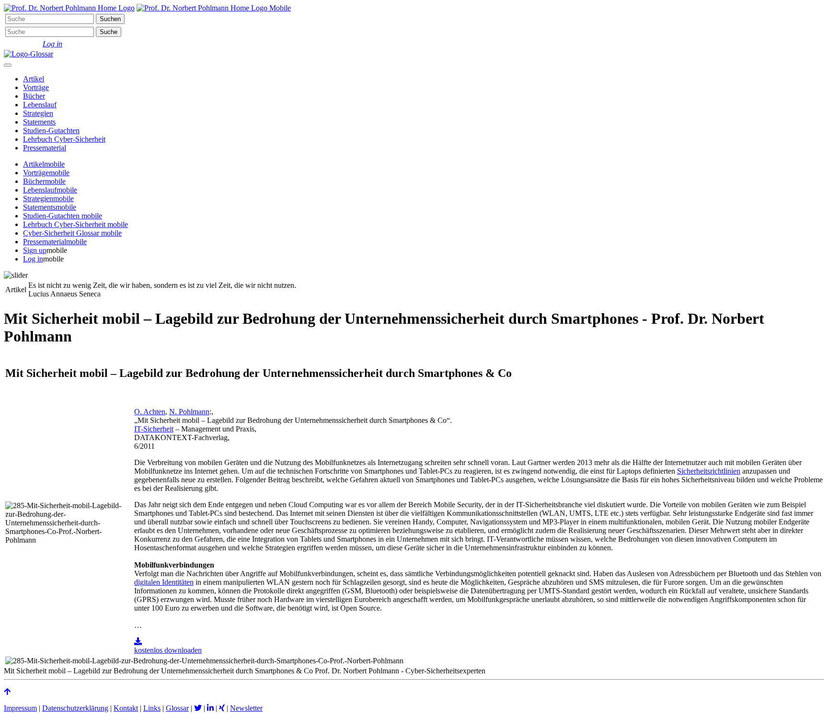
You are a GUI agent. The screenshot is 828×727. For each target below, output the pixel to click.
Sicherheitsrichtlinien (708, 471)
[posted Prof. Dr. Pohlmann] (69, 8)
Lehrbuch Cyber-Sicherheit (64, 139)
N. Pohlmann (189, 412)
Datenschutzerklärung (75, 708)
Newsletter (246, 708)
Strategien (38, 113)
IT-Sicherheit (153, 429)
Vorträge (36, 87)
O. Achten (149, 412)
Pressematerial (44, 148)
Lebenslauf (40, 105)
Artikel (33, 79)
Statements (39, 122)
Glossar (177, 708)
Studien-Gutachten (51, 130)
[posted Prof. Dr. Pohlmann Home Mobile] (214, 8)
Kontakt (126, 708)
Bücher (34, 96)
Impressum (20, 708)
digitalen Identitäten (164, 582)
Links (152, 708)
